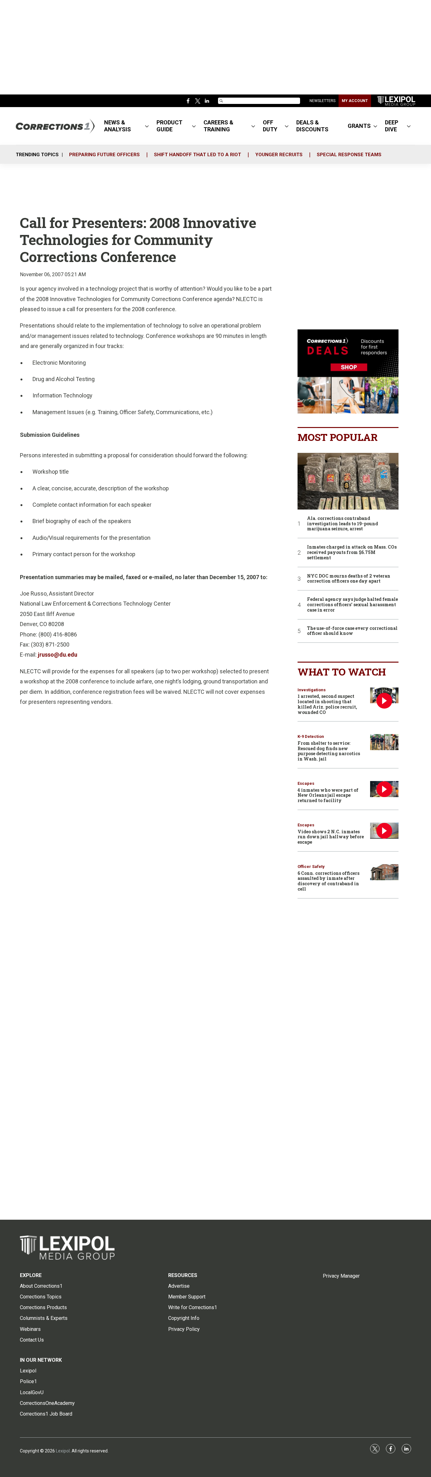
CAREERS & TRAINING (218, 126)
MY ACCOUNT (355, 101)
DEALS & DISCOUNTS (312, 126)
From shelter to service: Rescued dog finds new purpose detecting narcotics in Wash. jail (329, 751)
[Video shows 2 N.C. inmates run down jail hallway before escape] (384, 831)
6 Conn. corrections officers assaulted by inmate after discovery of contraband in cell (328, 881)
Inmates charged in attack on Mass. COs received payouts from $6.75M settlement (352, 552)
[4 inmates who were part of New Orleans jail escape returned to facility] (384, 789)
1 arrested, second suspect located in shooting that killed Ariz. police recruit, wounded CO (327, 704)
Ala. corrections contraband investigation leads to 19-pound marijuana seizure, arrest (342, 524)
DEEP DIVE (391, 126)
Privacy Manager (341, 1276)
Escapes (306, 783)
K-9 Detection (311, 736)
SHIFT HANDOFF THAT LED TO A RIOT (197, 154)
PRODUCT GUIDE (169, 126)
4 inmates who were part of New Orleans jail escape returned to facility (328, 795)
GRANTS (359, 126)
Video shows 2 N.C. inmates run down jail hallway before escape (331, 837)
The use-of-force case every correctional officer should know (352, 631)
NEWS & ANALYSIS (117, 126)
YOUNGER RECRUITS (279, 154)
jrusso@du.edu (57, 654)
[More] (147, 126)
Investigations (312, 689)
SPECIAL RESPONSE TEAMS (349, 154)
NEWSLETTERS (322, 101)
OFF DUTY (270, 126)
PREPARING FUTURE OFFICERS (104, 154)
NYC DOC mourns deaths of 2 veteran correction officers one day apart (348, 578)
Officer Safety (311, 866)
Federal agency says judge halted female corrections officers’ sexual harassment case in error (352, 605)
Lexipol (63, 1450)
